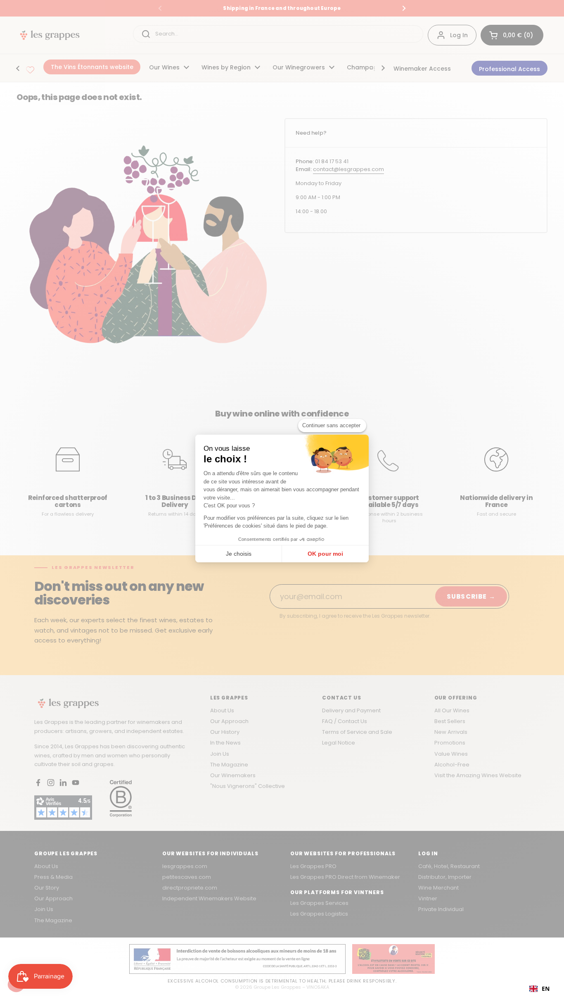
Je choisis (238, 553)
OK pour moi (325, 553)
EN (546, 988)
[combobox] (539, 988)
